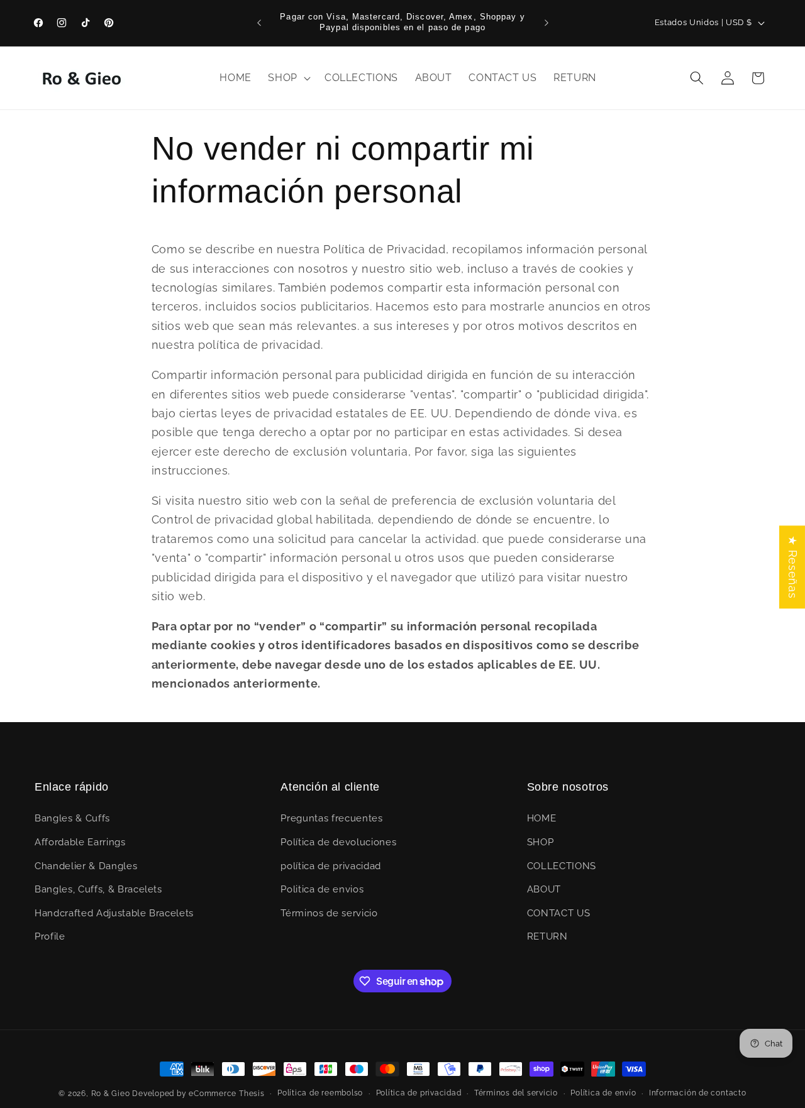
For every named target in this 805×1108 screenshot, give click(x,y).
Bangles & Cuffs (72, 819)
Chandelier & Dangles (86, 866)
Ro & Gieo (112, 1093)
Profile (50, 937)
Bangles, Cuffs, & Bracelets (98, 890)
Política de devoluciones (338, 842)
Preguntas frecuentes (331, 819)
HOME (542, 819)
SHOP (540, 842)
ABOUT (544, 890)
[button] (288, 78)
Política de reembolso (320, 1093)
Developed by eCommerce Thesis (198, 1093)
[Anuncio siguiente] (546, 22)
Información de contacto (698, 1093)
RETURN (547, 937)
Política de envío (603, 1093)
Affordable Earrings (80, 842)
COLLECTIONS (561, 866)
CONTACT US (559, 913)
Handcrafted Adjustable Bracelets (114, 913)
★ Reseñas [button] (792, 566)
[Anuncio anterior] (259, 22)
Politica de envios (322, 890)
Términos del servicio (516, 1093)
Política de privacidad (419, 1093)
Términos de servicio (328, 913)
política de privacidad (330, 866)
